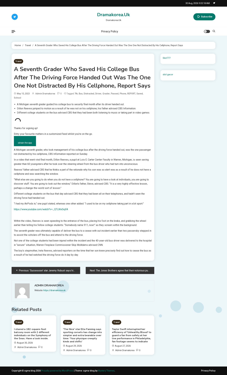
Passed (115, 93)
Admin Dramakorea (45, 93)
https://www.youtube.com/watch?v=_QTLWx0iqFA (41, 209)
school (17, 98)
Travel (18, 61)
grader (106, 93)
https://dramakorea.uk (54, 290)
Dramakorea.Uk (113, 15)
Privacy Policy (109, 31)
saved (140, 93)
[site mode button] (207, 31)
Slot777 (166, 58)
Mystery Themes (106, 370)
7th (76, 93)
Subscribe (206, 16)
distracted (89, 93)
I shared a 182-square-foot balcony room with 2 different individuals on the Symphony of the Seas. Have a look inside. (32, 334)
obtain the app (25, 143)
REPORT (131, 93)
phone (123, 93)
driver (98, 93)
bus (81, 93)
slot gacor (168, 74)
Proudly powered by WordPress (57, 370)
